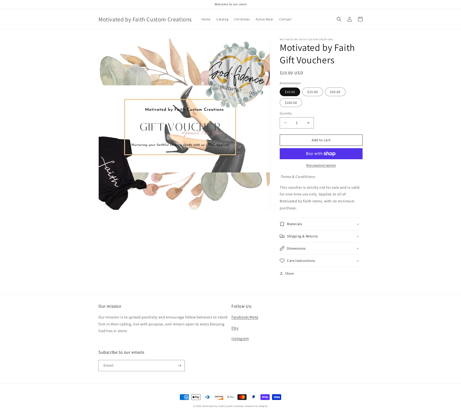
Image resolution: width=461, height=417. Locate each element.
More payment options (321, 165)
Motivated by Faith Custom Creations (223, 406)
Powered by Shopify (256, 406)
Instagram (240, 338)
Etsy (234, 327)
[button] (339, 19)
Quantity (286, 113)
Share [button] (289, 273)
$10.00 (290, 92)
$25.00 (312, 92)
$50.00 (335, 92)
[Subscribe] (179, 365)
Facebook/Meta (244, 317)
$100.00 (291, 102)
